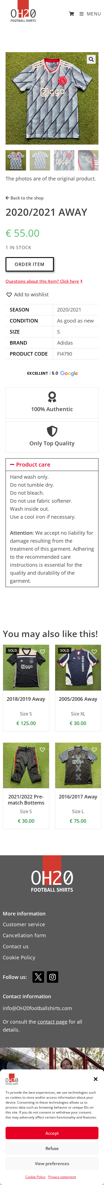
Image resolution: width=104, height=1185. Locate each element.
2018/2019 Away (26, 699)
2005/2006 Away (78, 699)
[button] (95, 1079)
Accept (52, 1133)
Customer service (24, 924)
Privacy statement (62, 1177)
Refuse (52, 1148)
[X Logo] (38, 977)
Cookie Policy (35, 1177)
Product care (33, 464)
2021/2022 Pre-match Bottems (26, 800)
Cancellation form (24, 935)
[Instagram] (53, 977)
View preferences (52, 1163)
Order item (30, 264)
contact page (52, 1021)
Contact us (16, 946)
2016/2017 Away (78, 797)
